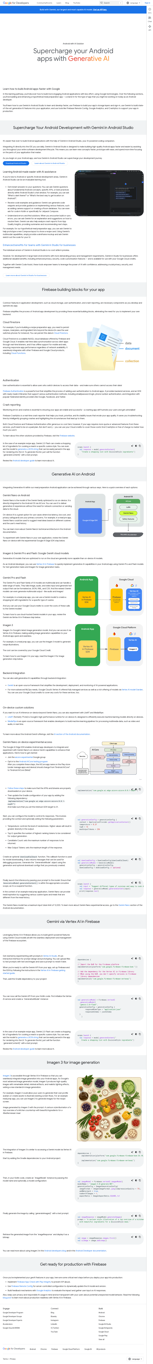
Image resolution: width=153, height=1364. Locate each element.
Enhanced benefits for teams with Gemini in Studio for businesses (39, 245)
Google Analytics (43, 1290)
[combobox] (111, 3)
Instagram (55, 1320)
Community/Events (44, 3)
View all (101, 1339)
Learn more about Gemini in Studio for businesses (26, 275)
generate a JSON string (28, 449)
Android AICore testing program (33, 761)
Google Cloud (104, 1332)
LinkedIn (54, 1324)
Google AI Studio (105, 1324)
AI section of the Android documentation (72, 734)
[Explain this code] (132, 446)
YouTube (76, 3)
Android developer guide (24, 460)
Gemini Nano (124, 905)
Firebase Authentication (13, 391)
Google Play (103, 1336)
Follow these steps (16, 788)
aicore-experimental (24, 757)
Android (102, 1313)
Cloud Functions (18, 353)
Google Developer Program (13, 1313)
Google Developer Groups (12, 1316)
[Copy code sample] (140, 446)
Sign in (147, 3)
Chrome (102, 1316)
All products (100, 1349)
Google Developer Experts (12, 1320)
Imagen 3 (7, 1076)
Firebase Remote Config (22, 1286)
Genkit (10, 685)
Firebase (102, 1320)
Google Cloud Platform (71, 1349)
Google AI (88, 1349)
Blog (67, 3)
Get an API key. (100, 10)
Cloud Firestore (61, 333)
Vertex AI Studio (50, 956)
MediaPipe (12, 721)
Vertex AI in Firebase (45, 564)
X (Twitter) (55, 1328)
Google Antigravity (105, 1328)
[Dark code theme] (136, 446)
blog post (7, 1298)
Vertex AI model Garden (132, 690)
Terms (5, 1359)
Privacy (13, 1359)
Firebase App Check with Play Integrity (34, 1282)
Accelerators (8, 1324)
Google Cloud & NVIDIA (11, 1328)
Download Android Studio (16, 163)
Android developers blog (55, 1251)
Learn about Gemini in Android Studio (50, 163)
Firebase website (67, 436)
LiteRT (10, 717)
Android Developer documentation (91, 1251)
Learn (59, 3)
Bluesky (54, 1316)
